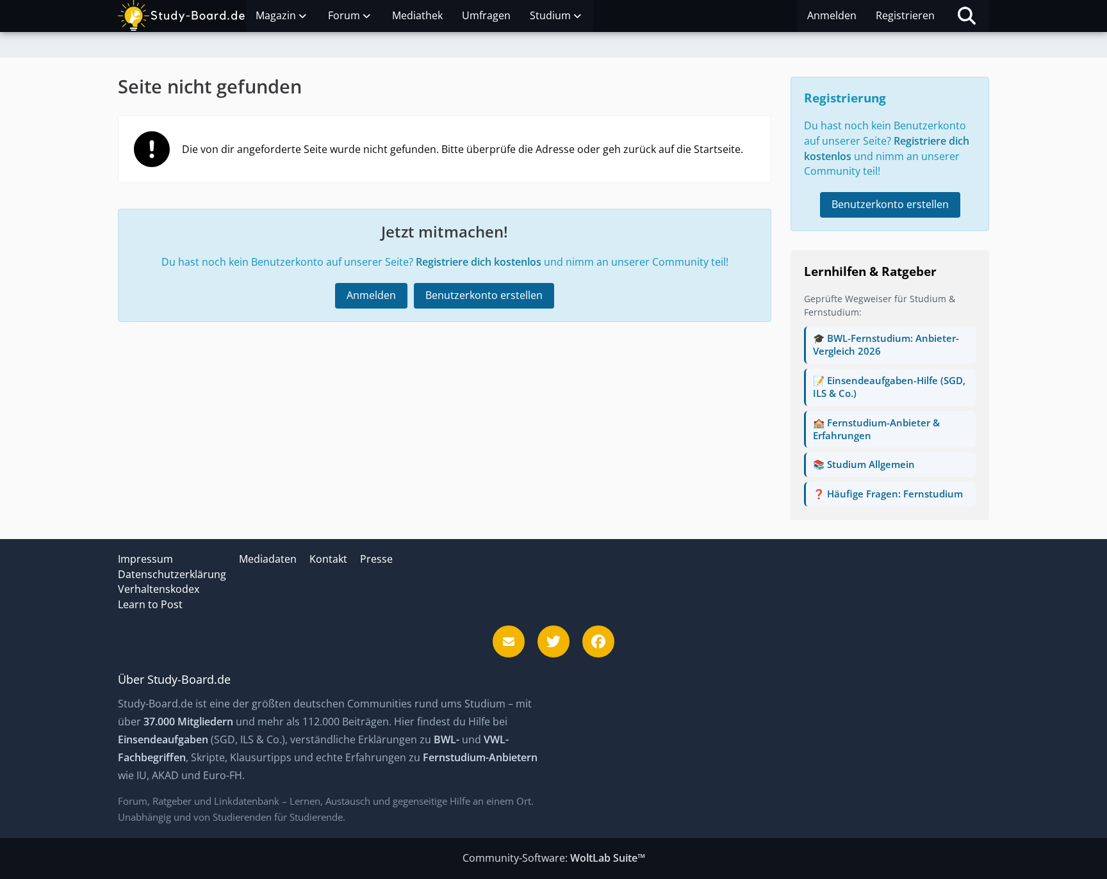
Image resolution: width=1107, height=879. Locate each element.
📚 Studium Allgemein (864, 464)
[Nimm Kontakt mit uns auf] (509, 641)
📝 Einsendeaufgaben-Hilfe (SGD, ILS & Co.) (889, 386)
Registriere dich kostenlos (478, 262)
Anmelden (832, 15)
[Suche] (966, 16)
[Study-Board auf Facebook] (598, 641)
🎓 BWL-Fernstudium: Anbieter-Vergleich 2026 (886, 344)
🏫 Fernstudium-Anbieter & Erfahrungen (876, 429)
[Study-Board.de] (182, 16)
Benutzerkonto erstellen (484, 295)
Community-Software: (554, 858)
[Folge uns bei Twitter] (553, 641)
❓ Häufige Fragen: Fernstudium (888, 493)
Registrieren (905, 15)
